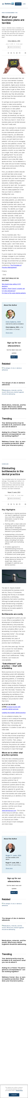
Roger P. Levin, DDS (14, 492)
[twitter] (14, 53)
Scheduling (5, 464)
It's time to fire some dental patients (14, 293)
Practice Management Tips (9, 12)
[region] (14, 1091)
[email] (19, 53)
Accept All (14, 1094)
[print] (25, 53)
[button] (3, 4)
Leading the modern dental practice (14, 712)
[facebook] (8, 53)
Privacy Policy (19, 1090)
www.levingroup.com (9, 810)
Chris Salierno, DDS (14, 41)
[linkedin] (11, 53)
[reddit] (17, 53)
